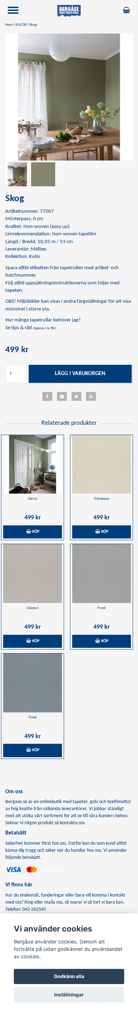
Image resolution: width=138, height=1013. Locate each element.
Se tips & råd (30, 328)
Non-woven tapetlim (74, 234)
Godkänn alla (69, 976)
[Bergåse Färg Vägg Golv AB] (69, 10)
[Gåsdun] (32, 573)
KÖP (35, 532)
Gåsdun (33, 608)
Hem (9, 25)
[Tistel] (32, 682)
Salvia (32, 499)
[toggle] (16, 11)
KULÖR (21, 25)
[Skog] (69, 97)
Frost (102, 608)
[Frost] (101, 573)
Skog (33, 25)
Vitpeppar (102, 499)
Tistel (32, 717)
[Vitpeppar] (101, 464)
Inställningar (69, 994)
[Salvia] (32, 464)
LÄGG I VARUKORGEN (80, 373)
